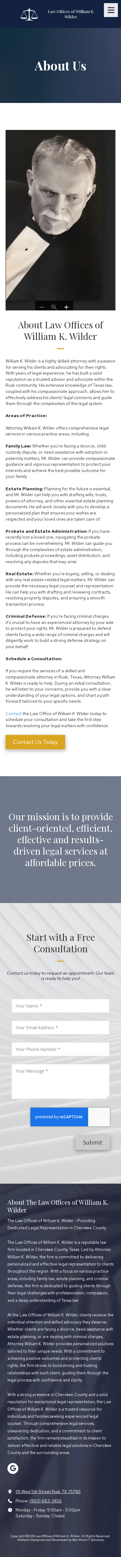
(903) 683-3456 (45, 1501)
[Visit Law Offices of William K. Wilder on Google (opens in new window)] (12, 1468)
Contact (14, 713)
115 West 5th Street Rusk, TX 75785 (48, 1491)
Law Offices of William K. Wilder (71, 13)
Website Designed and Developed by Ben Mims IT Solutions (60, 1540)
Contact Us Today (35, 741)
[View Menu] (111, 10)
